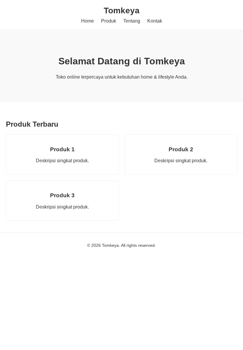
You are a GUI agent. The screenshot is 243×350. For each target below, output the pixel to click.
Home (87, 20)
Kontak (154, 20)
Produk (108, 20)
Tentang (131, 20)
